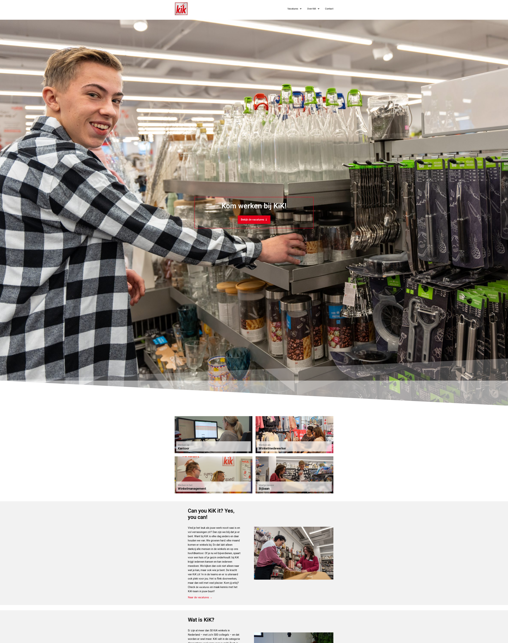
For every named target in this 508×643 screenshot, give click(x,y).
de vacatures (202, 587)
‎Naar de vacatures (189, 447)
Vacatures (292, 8)
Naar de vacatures (270, 447)
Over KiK (311, 8)
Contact (329, 8)
